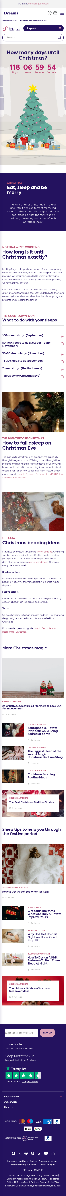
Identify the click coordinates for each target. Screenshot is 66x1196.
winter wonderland (38, 562)
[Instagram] (32, 1153)
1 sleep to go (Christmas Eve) (21, 376)
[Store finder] (49, 13)
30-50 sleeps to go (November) (23, 353)
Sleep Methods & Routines (15, 887)
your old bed (33, 3)
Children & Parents (11, 702)
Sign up (47, 1032)
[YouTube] (46, 1153)
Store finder (14, 1044)
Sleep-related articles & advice (20, 1060)
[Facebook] (13, 1153)
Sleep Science (34, 907)
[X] (19, 1153)
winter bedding (44, 551)
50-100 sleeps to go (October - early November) (26, 344)
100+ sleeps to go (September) (22, 335)
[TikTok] (39, 1153)
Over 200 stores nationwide (19, 1048)
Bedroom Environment (39, 954)
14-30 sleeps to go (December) (22, 361)
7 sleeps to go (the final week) (22, 368)
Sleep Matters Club (9, 20)
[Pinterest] (26, 1153)
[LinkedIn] (53, 1153)
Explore (32, 28)
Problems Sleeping (37, 931)
